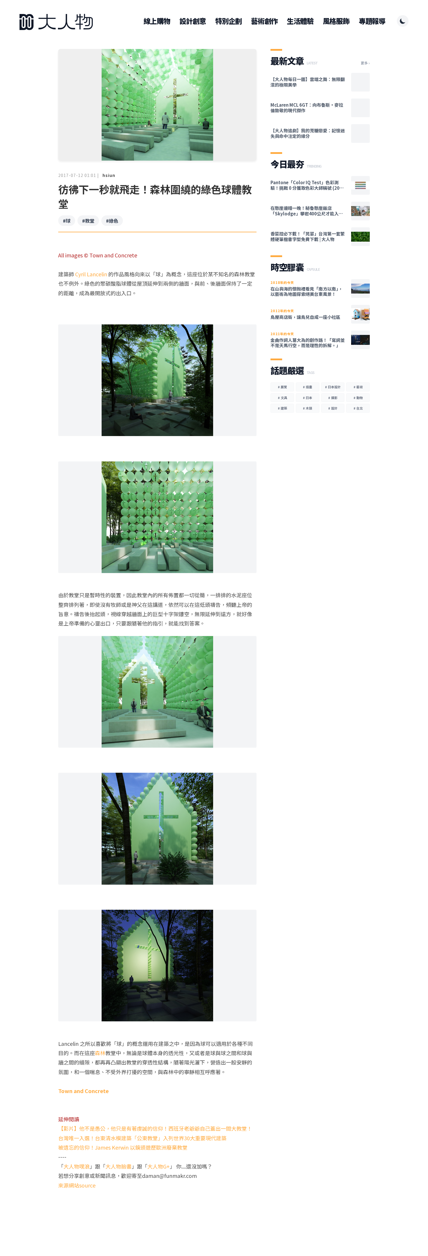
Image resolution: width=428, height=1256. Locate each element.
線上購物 (157, 21)
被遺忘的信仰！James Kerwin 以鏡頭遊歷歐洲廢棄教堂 (123, 1147)
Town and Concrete (83, 1091)
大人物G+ (158, 1166)
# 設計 (332, 408)
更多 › (365, 63)
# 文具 (282, 397)
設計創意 (192, 21)
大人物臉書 (118, 1166)
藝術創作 (264, 21)
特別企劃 (228, 21)
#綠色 (112, 220)
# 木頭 (307, 408)
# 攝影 (332, 397)
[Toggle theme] (402, 21)
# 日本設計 (333, 386)
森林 (100, 1053)
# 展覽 (282, 386)
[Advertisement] (157, 1212)
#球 (66, 220)
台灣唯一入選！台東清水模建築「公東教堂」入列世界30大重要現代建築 (142, 1138)
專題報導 (372, 21)
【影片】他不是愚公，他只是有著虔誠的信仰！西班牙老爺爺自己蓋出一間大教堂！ (155, 1128)
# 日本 (307, 397)
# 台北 (358, 408)
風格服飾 (336, 21)
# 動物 (358, 397)
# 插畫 (307, 386)
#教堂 (88, 220)
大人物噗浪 (76, 1166)
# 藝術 (358, 386)
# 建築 (282, 408)
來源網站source (76, 1185)
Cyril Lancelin (91, 274)
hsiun (108, 175)
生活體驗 (300, 21)
